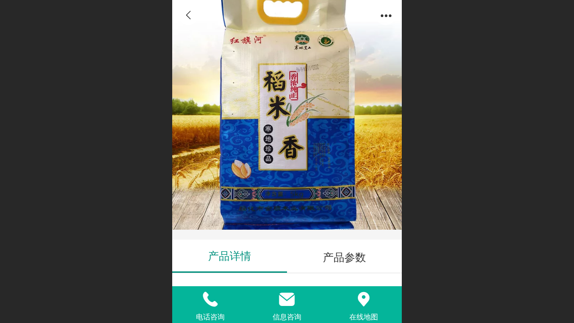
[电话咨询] (210, 299)
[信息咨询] (287, 299)
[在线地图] (363, 299)
